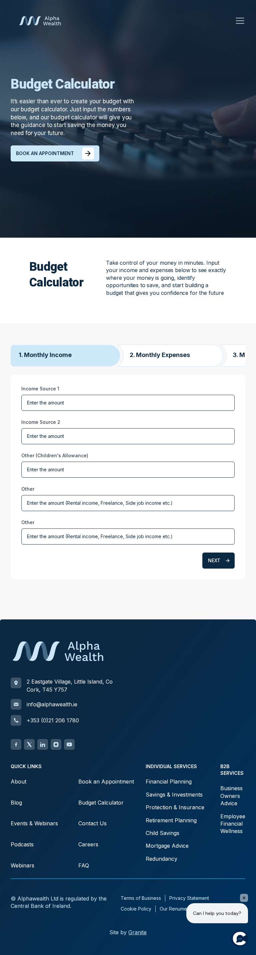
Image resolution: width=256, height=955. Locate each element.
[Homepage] (40, 21)
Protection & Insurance (175, 807)
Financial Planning (169, 781)
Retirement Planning (171, 820)
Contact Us (92, 823)
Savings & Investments (174, 794)
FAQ (83, 865)
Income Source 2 (40, 422)
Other (27, 489)
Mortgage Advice (167, 845)
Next (214, 560)
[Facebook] (16, 744)
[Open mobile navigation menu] (240, 20)
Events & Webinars (34, 823)
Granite (137, 932)
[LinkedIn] (42, 744)
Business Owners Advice (231, 796)
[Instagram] (56, 744)
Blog (16, 802)
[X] (29, 744)
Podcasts (22, 844)
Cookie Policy (136, 909)
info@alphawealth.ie (52, 704)
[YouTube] (69, 744)
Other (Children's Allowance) (54, 455)
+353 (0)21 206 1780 (53, 720)
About (18, 781)
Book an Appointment (106, 781)
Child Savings (162, 833)
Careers (88, 844)
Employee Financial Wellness (232, 824)
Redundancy (161, 858)
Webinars (22, 865)
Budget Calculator (101, 802)
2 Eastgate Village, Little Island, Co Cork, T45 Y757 (70, 685)
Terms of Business (141, 898)
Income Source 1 (40, 388)
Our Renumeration (179, 909)
